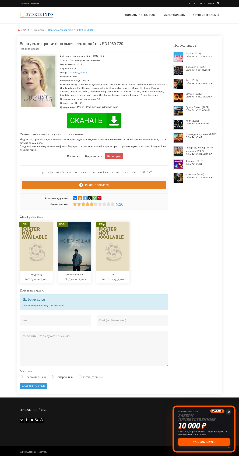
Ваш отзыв (26, 371)
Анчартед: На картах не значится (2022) (199, 149)
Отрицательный (93, 377)
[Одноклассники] (80, 198)
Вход (192, 3)
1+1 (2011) (192, 80)
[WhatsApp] (94, 198)
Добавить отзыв (34, 385)
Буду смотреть (93, 156)
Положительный (35, 377)
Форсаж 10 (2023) (196, 66)
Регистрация (207, 3)
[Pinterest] (99, 198)
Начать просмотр (96, 184)
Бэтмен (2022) (194, 93)
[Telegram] (85, 198)
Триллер (73, 72)
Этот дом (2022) (195, 174)
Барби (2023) (193, 53)
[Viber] (36, 420)
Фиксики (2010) (194, 161)
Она (113, 274)
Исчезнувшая (74, 274)
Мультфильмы (175, 15)
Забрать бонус (204, 441)
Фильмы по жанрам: (141, 15)
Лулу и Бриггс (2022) (197, 107)
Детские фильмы (206, 15)
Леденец (36, 274)
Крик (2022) (192, 120)
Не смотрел (114, 156)
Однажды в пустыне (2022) (201, 134)
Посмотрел (73, 156)
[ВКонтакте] (75, 198)
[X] (89, 198)
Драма (83, 72)
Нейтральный (64, 377)
